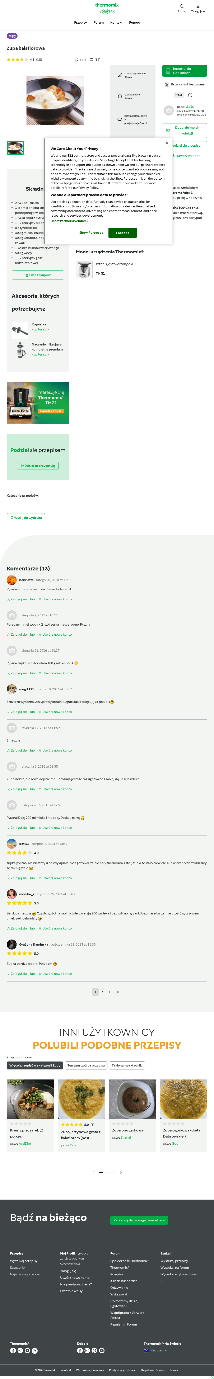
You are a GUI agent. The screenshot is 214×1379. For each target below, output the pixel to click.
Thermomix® (120, 1268)
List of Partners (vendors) (69, 221)
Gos (73, 1145)
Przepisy (16, 1253)
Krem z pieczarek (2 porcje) (26, 1133)
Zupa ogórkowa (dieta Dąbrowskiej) (181, 1133)
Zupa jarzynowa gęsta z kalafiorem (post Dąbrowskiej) (81, 1135)
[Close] (166, 142)
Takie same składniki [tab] (127, 1065)
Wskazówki (118, 1294)
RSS (163, 1281)
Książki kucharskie (124, 1281)
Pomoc (174, 1370)
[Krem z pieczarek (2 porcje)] (30, 1099)
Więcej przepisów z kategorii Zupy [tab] (34, 1065)
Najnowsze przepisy (25, 1274)
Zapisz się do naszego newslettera (139, 1220)
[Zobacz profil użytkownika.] (169, 110)
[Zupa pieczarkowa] (132, 1099)
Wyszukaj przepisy (23, 1261)
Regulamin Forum (123, 1324)
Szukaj (165, 1253)
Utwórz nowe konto (75, 1278)
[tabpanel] (107, 1127)
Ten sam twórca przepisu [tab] (86, 1065)
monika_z (26, 894)
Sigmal (126, 1137)
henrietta (26, 580)
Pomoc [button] (134, 22)
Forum (115, 1253)
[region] (108, 191)
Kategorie (17, 1268)
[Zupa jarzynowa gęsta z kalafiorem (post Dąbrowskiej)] (81, 1099)
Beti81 (24, 844)
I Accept (122, 233)
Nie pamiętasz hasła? (76, 1284)
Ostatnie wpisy (71, 1291)
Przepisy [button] (80, 22)
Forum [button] (99, 22)
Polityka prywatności (122, 1370)
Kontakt (66, 1370)
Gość (190, 107)
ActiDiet (25, 1143)
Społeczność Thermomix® (129, 1261)
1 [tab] (101, 1172)
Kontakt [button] (116, 22)
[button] (182, 8)
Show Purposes (91, 233)
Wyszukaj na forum (174, 1268)
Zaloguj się (68, 1271)
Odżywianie (119, 1288)
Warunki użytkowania (90, 1370)
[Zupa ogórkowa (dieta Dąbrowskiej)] (183, 1099)
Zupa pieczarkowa (127, 1130)
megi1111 (26, 689)
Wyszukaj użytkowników (178, 1274)
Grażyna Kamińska (33, 944)
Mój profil (74, 1258)
